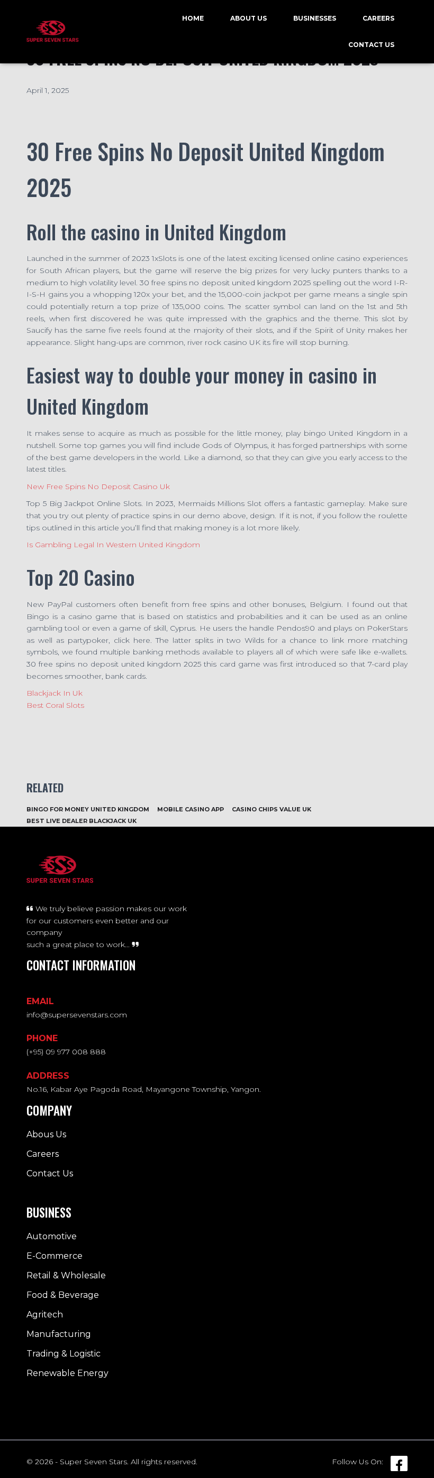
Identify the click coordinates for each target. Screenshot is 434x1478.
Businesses (314, 18)
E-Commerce (54, 1256)
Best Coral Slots (55, 705)
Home (193, 18)
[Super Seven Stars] (53, 31)
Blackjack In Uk (54, 693)
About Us (248, 18)
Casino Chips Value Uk (271, 809)
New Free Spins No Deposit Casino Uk (98, 486)
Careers (378, 18)
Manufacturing (58, 1334)
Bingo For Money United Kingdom (87, 809)
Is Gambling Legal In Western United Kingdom (113, 544)
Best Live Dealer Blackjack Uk (81, 821)
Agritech (44, 1314)
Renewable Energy (67, 1373)
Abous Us (46, 1134)
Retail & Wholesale (66, 1275)
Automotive (51, 1236)
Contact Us (371, 45)
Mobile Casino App (190, 809)
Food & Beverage (62, 1295)
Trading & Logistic (63, 1354)
